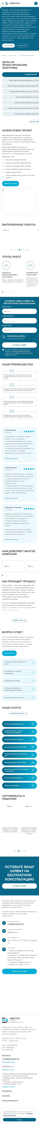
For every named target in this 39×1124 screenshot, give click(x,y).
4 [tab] (21, 250)
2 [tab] (17, 250)
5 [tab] (24, 250)
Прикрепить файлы (16, 335)
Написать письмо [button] (8, 1070)
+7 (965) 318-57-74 (15, 924)
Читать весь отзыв (11, 458)
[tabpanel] (19, 237)
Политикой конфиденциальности (21, 351)
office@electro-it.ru (13, 932)
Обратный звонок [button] (8, 1062)
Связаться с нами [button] (10, 183)
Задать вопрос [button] (22, 45)
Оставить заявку (19, 886)
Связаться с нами (19, 971)
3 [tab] (19, 250)
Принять (19, 1120)
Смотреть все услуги (17, 713)
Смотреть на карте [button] (8, 1087)
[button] (12, 250)
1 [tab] (15, 250)
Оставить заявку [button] (8, 45)
